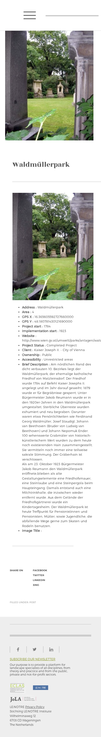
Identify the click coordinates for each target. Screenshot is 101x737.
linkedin (39, 580)
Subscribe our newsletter (32, 659)
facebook (40, 570)
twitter (38, 575)
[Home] (72, 15)
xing (36, 585)
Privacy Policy (34, 706)
